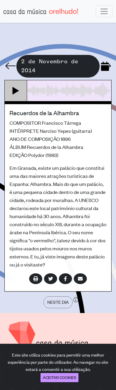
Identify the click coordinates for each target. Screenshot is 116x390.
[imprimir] (35, 278)
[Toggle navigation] (104, 11)
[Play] (16, 90)
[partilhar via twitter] (50, 278)
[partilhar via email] (80, 278)
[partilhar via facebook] (65, 278)
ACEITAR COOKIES (59, 377)
